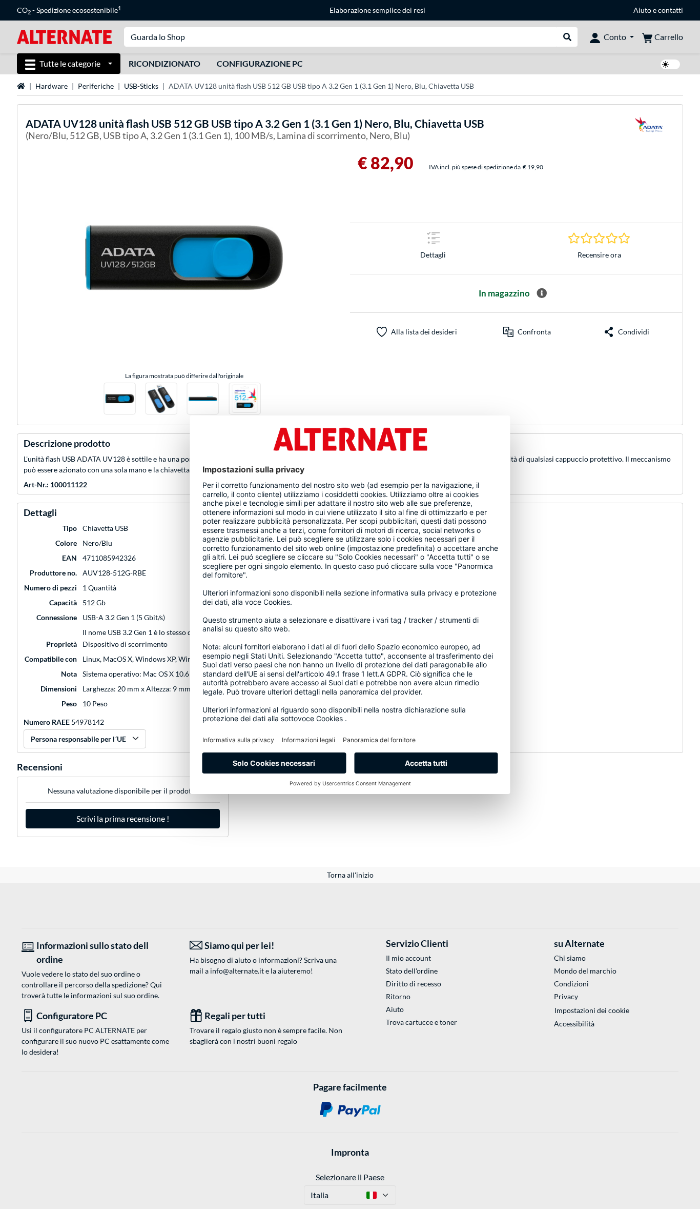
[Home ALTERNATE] (64, 36)
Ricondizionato (164, 63)
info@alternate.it (237, 970)
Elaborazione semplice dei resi (377, 10)
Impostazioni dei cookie (591, 1010)
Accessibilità (574, 1023)
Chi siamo (570, 958)
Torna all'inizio (350, 874)
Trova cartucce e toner (421, 1022)
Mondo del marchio (585, 970)
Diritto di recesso (413, 983)
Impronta (350, 1152)
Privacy (566, 996)
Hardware (51, 86)
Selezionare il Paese (350, 1177)
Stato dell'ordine (412, 970)
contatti (670, 10)
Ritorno (398, 996)
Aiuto (642, 10)
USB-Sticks (141, 86)
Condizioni (571, 983)
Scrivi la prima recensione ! (122, 818)
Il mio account (408, 958)
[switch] (670, 64)
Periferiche (96, 86)
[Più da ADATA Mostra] (648, 131)
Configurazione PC (260, 63)
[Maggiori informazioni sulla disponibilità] (541, 293)
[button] (527, 332)
